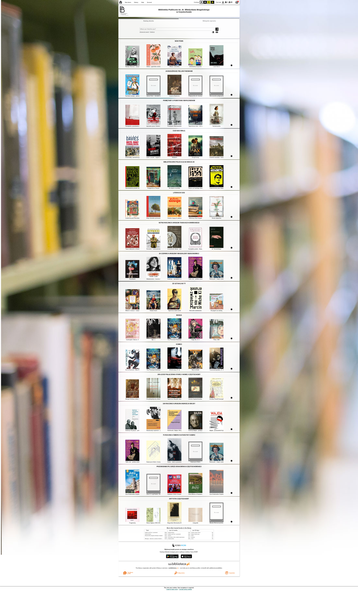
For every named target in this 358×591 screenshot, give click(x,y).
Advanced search (144, 32)
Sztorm (169, 535)
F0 (223, 2)
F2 (230, 2)
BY (213, 2)
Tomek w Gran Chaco (195, 532)
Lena (192, 538)
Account (149, 2)
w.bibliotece (173, 568)
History (136, 2)
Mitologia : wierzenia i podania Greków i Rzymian (155, 538)
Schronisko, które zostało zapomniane (176, 537)
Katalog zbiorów (148, 21)
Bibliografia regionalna (209, 21)
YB (209, 2)
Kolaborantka (171, 538)
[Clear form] (213, 32)
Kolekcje (152, 32)
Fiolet (192, 535)
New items (128, 2)
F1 (226, 2)
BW (205, 2)
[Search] (216, 29)
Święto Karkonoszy (195, 534)
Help (142, 2)
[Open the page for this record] (132, 56)
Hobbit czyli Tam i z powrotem (151, 532)
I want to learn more (172, 589)
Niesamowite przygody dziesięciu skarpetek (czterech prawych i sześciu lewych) (162, 535)
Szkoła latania (148, 534)
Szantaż (193, 537)
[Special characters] (216, 32)
